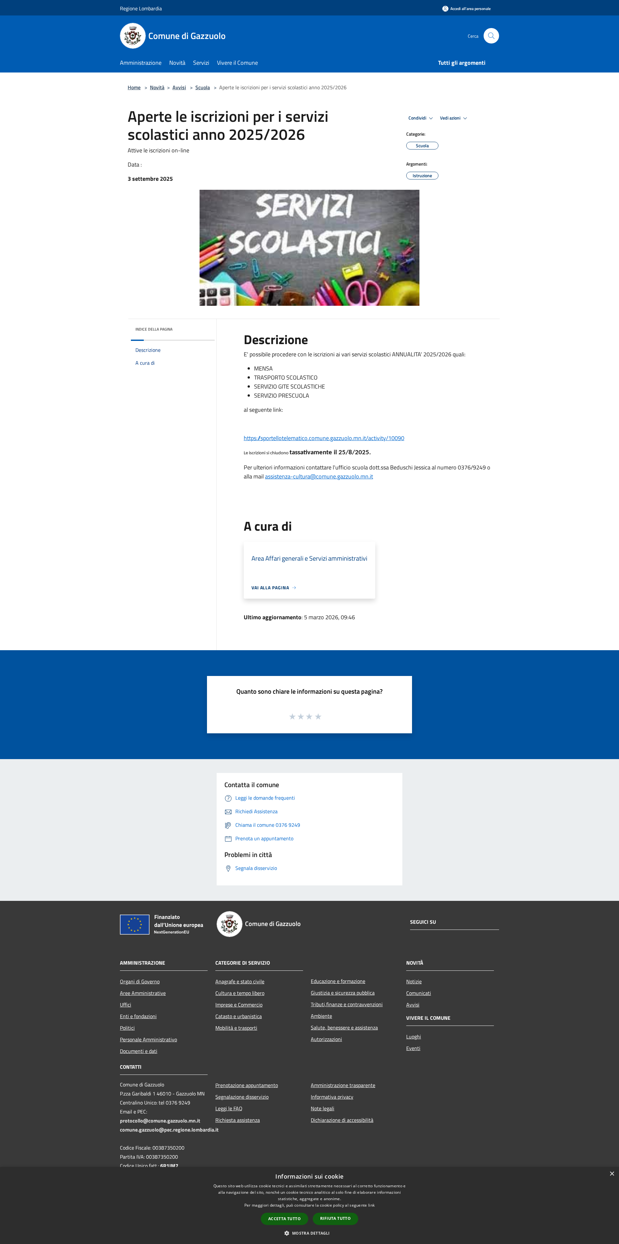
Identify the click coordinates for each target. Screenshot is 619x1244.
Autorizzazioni (326, 1039)
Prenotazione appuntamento (246, 1085)
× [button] (611, 1174)
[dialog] (309, 1205)
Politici (127, 1028)
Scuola (202, 87)
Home (134, 87)
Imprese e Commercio (238, 1004)
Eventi (413, 1048)
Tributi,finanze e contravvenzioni (347, 1004)
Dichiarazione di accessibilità (342, 1120)
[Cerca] (491, 35)
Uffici (125, 1004)
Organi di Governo (140, 981)
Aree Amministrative (143, 993)
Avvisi (179, 87)
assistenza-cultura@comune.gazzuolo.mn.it (319, 476)
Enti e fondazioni (138, 1016)
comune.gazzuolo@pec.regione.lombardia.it (169, 1129)
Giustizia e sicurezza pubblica (343, 993)
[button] (309, 1233)
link (371, 1205)
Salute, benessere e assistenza (344, 1027)
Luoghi (413, 1036)
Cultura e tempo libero (239, 993)
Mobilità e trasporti (236, 1028)
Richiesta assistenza (237, 1120)
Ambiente (321, 1016)
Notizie (414, 981)
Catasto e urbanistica (238, 1016)
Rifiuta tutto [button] (335, 1218)
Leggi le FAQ (228, 1108)
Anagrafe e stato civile (239, 981)
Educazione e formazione (338, 981)
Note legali (322, 1108)
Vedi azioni (450, 117)
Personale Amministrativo (148, 1039)
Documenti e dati (138, 1051)
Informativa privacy (332, 1097)
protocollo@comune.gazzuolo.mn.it (160, 1120)
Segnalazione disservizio (242, 1097)
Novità (157, 87)
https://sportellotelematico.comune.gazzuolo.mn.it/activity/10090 (324, 438)
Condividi (417, 117)
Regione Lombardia (141, 8)
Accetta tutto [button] (284, 1218)
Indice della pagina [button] (153, 329)
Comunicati (418, 993)
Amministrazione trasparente (343, 1085)
